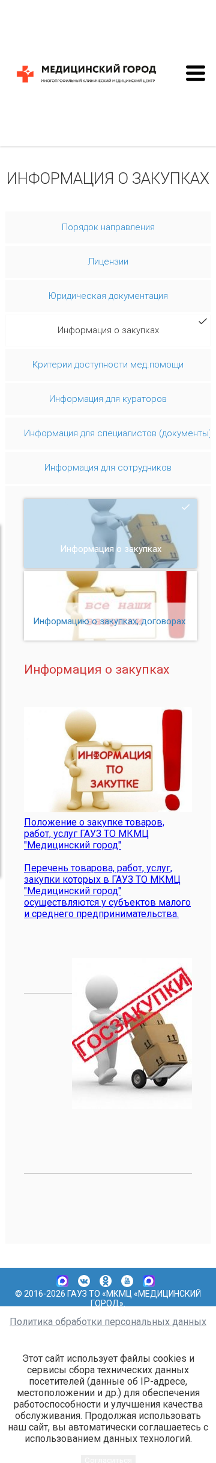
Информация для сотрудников (108, 467)
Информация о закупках (108, 330)
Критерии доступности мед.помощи (108, 364)
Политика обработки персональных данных (108, 1321)
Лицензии (108, 261)
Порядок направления (108, 227)
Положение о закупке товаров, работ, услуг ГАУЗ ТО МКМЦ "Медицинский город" (94, 833)
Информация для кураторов (108, 398)
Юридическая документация (108, 295)
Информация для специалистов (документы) (117, 433)
